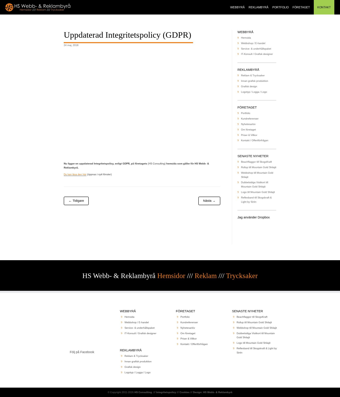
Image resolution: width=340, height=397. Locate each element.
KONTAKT (324, 7)
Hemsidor (171, 276)
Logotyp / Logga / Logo (254, 91)
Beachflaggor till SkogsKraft (256, 161)
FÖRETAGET (301, 7)
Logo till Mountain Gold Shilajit (258, 192)
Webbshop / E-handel (253, 43)
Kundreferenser (250, 118)
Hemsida (246, 37)
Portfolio (245, 113)
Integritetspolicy (166, 392)
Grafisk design (249, 86)
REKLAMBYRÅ (258, 7)
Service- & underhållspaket (256, 48)
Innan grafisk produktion (254, 80)
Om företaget (248, 129)
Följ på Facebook (82, 352)
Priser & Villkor (249, 135)
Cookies (184, 392)
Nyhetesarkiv (248, 124)
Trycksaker (242, 276)
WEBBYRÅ (237, 7)
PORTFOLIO (280, 7)
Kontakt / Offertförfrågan (254, 140)
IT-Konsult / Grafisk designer (257, 54)
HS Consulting (143, 392)
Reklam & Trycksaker (253, 75)
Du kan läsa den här (75, 174)
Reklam (206, 276)
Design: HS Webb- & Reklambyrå (212, 392)
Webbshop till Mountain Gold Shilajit (257, 327)
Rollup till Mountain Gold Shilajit (258, 167)
